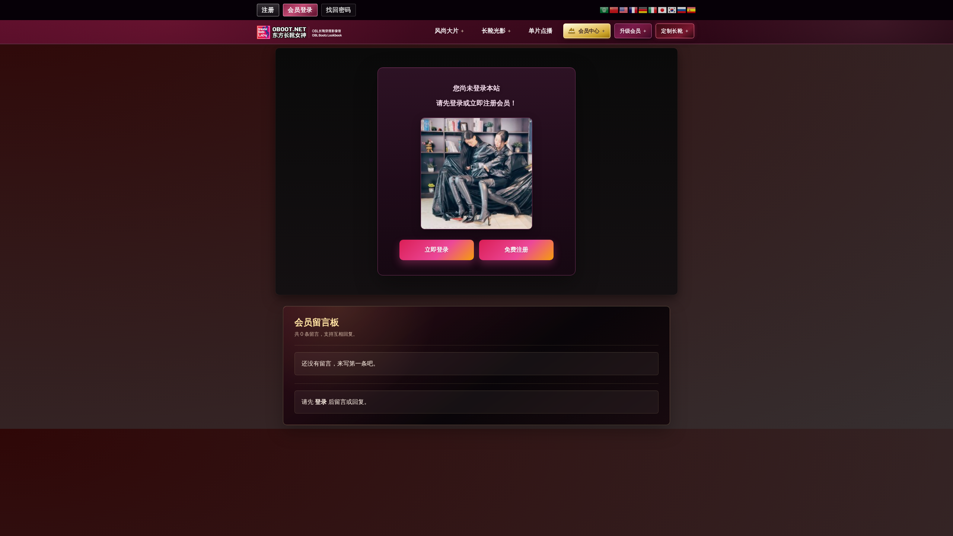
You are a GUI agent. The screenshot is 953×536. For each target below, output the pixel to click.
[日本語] (662, 10)
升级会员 (630, 31)
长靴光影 (494, 31)
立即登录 (437, 249)
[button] (449, 31)
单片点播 (540, 31)
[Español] (691, 10)
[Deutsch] (643, 10)
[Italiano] (653, 10)
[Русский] (682, 10)
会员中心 (589, 31)
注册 (268, 10)
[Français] (633, 10)
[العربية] (604, 10)
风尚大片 (447, 31)
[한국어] (672, 10)
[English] (624, 10)
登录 (321, 402)
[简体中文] (614, 10)
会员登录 (300, 10)
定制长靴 (672, 31)
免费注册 (516, 249)
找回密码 (338, 10)
